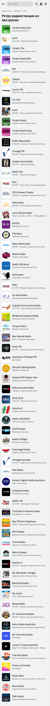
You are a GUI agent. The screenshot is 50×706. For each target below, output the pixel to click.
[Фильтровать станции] (46, 4)
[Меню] (3, 4)
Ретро (25, 11)
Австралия (17, 11)
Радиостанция (6, 11)
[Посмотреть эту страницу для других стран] (41, 4)
